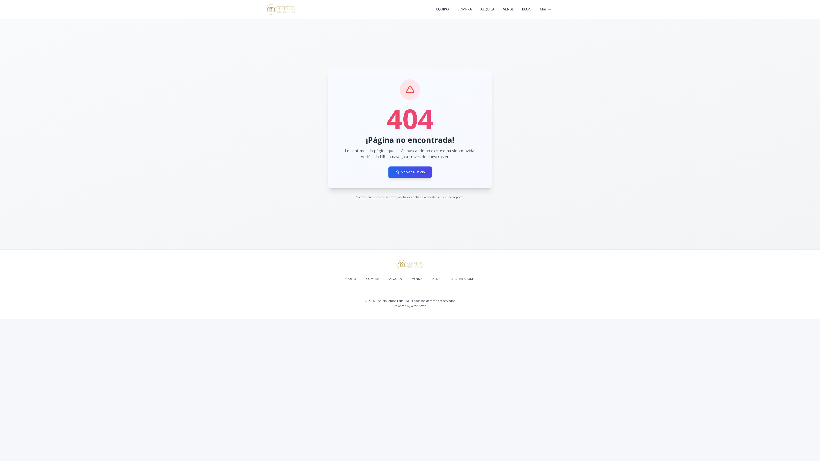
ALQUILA (487, 9)
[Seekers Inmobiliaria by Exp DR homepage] (280, 9)
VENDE (508, 9)
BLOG (526, 9)
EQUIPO (442, 9)
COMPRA (464, 9)
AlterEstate (418, 306)
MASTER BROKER (463, 279)
